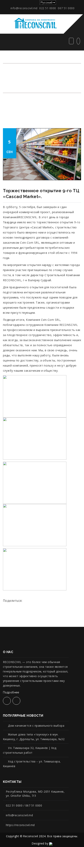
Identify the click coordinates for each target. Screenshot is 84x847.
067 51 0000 (66, 8)
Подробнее (11, 692)
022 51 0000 (47, 8)
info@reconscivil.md (24, 8)
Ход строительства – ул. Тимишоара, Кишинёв (32, 764)
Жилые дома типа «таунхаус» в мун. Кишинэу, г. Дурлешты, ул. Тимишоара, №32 (33, 737)
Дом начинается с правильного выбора (36, 725)
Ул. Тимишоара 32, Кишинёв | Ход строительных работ (29, 750)
